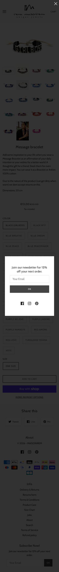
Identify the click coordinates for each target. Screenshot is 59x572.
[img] (22, 303)
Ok (29, 289)
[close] (55, 3)
